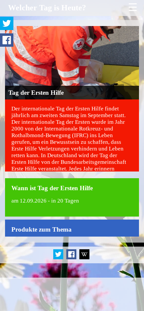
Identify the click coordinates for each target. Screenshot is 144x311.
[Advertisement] (72, 294)
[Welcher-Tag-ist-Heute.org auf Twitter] (58, 258)
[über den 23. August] (84, 258)
